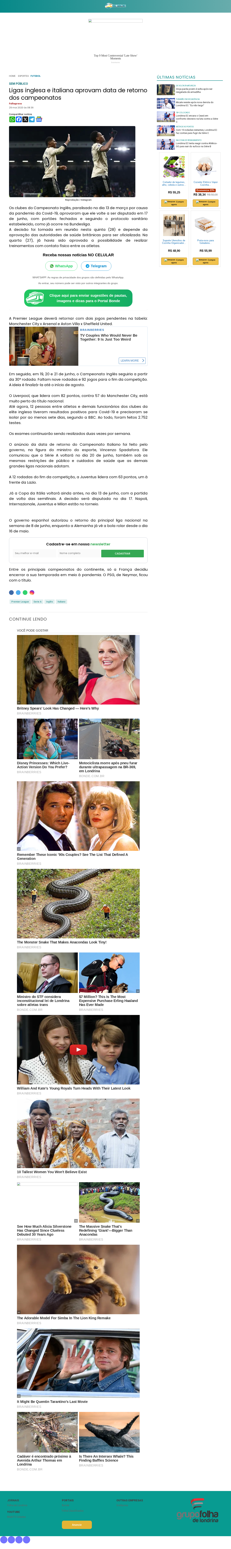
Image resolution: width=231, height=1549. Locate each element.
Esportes (23, 76)
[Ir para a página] (115, 6)
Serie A (38, 601)
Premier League (20, 601)
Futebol (35, 76)
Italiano (61, 601)
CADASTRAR (122, 553)
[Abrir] (4, 6)
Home (12, 76)
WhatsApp (64, 266)
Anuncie (77, 1524)
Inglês (49, 601)
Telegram (99, 266)
